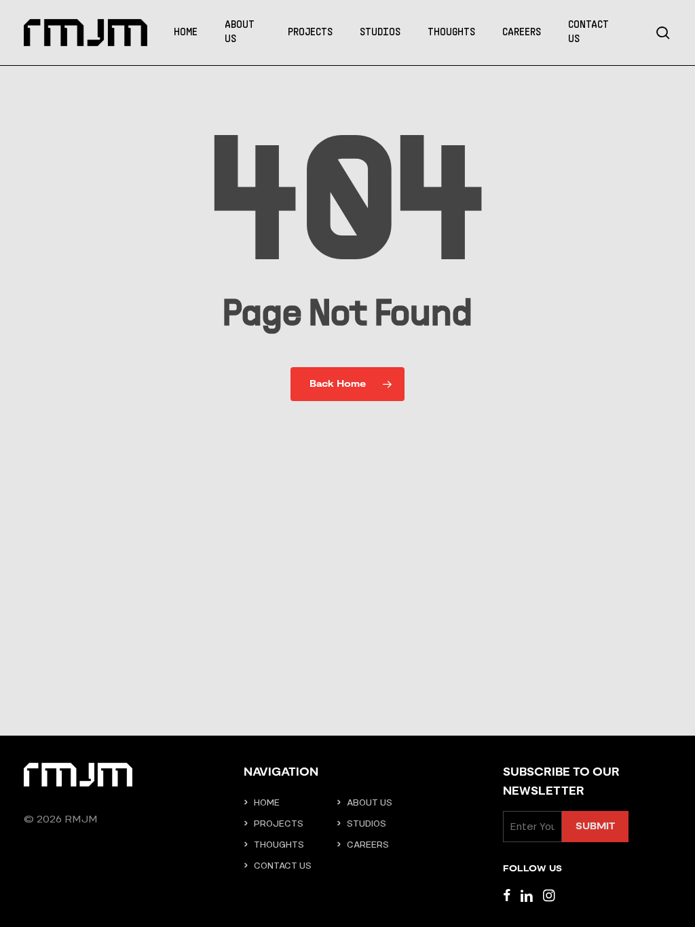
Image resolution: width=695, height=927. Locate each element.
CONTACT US (283, 865)
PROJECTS (278, 823)
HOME (267, 802)
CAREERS (368, 844)
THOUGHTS (279, 844)
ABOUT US (369, 802)
